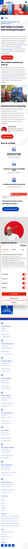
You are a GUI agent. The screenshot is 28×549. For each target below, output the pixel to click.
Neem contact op (7, 57)
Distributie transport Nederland (9, 521)
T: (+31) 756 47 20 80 (6, 354)
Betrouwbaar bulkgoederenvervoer (10, 518)
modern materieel (6, 78)
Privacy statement (5, 536)
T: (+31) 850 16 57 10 (6, 406)
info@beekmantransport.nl (8, 490)
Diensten (3, 500)
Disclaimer (4, 534)
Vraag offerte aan (7, 136)
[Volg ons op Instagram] (6, 545)
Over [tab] (23, 249)
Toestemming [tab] (5, 249)
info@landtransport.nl (6, 438)
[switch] (24, 279)
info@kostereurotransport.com (9, 472)
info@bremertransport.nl (7, 403)
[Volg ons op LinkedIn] (9, 545)
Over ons (3, 503)
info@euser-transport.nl (7, 455)
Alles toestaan (14, 294)
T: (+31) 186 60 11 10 (5, 457)
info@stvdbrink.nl (5, 334)
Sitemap (3, 539)
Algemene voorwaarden (7, 531)
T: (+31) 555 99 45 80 (6, 492)
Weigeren (14, 302)
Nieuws (3, 505)
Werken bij (3, 508)
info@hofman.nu (5, 420)
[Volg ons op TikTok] (13, 545)
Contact (3, 510)
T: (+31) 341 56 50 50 (6, 336)
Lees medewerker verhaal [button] (10, 209)
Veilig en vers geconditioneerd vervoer (10, 523)
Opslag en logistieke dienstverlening (10, 525)
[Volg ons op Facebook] (2, 545)
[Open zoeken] (26, 2)
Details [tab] (14, 249)
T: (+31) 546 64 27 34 (6, 423)
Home (2, 498)
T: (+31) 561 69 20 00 (6, 475)
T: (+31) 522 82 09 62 (6, 388)
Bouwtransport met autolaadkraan (9, 516)
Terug (6, 18)
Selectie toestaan (14, 298)
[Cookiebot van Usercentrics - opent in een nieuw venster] (20, 246)
